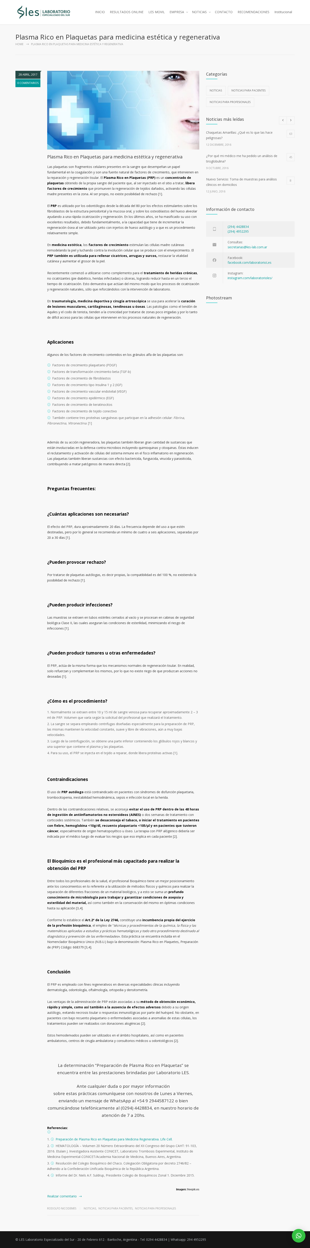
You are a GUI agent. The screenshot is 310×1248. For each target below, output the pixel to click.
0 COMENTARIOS (28, 83)
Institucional (283, 12)
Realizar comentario (62, 1196)
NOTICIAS (199, 12)
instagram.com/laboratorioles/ (250, 278)
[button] (298, 1236)
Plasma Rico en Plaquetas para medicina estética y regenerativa (114, 157)
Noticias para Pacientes (115, 1208)
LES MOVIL (156, 12)
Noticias (90, 1208)
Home (19, 44)
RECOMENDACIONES (253, 12)
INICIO (100, 12)
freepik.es (193, 1189)
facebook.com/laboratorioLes (249, 262)
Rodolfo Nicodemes (61, 1208)
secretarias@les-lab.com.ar (247, 247)
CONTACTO (224, 12)
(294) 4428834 (238, 226)
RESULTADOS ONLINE (126, 12)
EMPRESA (177, 12)
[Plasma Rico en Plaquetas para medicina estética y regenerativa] (123, 110)
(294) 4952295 (238, 231)
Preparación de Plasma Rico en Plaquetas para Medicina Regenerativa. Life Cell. (114, 1139)
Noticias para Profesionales (155, 1208)
